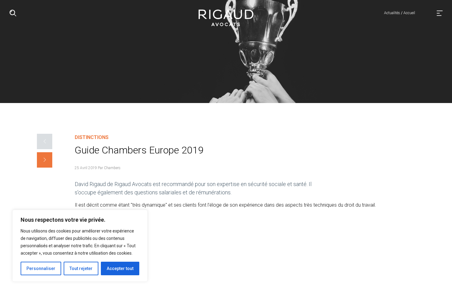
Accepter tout (120, 268)
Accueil (409, 13)
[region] (80, 246)
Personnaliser (40, 268)
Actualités (392, 13)
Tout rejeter (81, 268)
